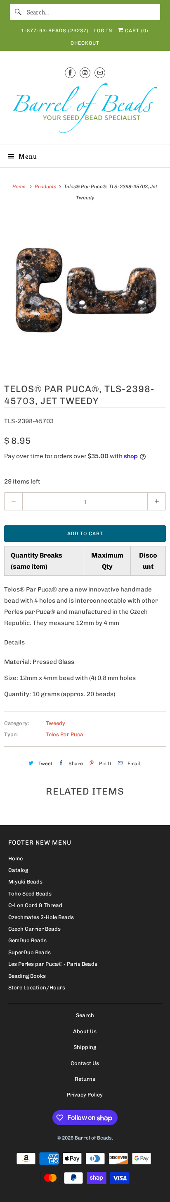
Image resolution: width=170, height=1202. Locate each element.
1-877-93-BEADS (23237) (55, 31)
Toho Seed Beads (30, 894)
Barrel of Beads (93, 1138)
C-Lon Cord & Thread (35, 905)
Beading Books (27, 976)
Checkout (85, 43)
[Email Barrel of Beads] (99, 72)
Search (85, 1015)
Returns (85, 1079)
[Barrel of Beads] (84, 110)
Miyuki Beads (25, 882)
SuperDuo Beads (29, 952)
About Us (85, 1031)
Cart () (136, 31)
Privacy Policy (85, 1095)
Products (46, 186)
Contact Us (85, 1063)
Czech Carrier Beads (34, 929)
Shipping (84, 1047)
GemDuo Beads (27, 940)
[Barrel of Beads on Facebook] (70, 72)
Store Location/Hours (36, 987)
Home (15, 858)
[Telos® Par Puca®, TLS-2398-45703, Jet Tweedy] (85, 292)
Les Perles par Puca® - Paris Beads (52, 964)
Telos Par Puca (64, 734)
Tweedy (55, 723)
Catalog (18, 870)
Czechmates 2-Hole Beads (41, 917)
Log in (103, 31)
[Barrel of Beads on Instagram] (85, 72)
